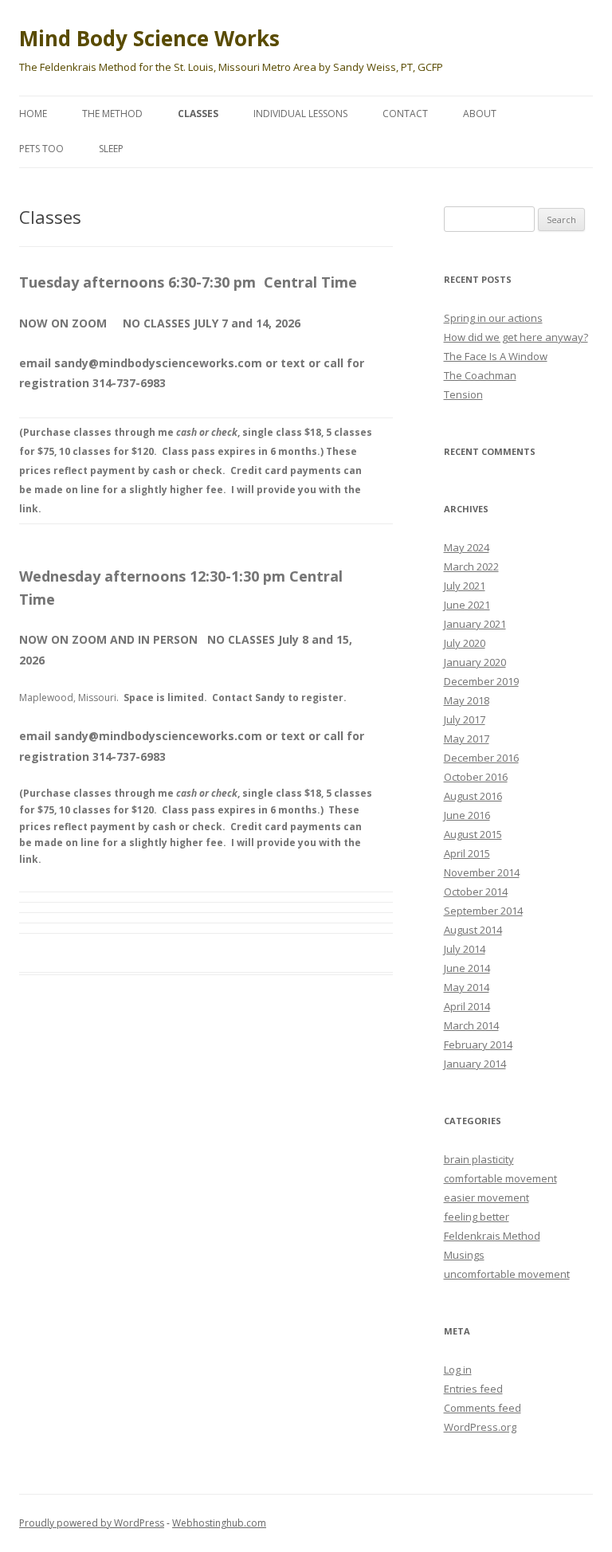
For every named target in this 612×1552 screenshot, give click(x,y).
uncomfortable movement (507, 1274)
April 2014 (467, 1006)
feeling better (476, 1216)
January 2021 (475, 624)
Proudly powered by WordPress (91, 1523)
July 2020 (464, 643)
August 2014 (473, 930)
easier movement (486, 1197)
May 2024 (466, 547)
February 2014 (478, 1044)
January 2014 (475, 1063)
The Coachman (480, 375)
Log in (458, 1369)
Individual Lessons (300, 113)
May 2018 (466, 700)
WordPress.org (480, 1427)
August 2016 (473, 796)
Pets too (41, 148)
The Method (112, 113)
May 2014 (466, 987)
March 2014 (471, 1025)
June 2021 (467, 605)
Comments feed (482, 1408)
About (479, 113)
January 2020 (475, 662)
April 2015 (467, 853)
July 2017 (464, 719)
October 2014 (476, 891)
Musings (464, 1255)
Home (33, 113)
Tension (463, 394)
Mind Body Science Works (149, 38)
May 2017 (466, 738)
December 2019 (481, 681)
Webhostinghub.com (219, 1523)
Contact (405, 113)
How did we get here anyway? (516, 337)
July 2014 (464, 949)
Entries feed (473, 1389)
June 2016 (467, 815)
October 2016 (476, 777)
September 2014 (483, 910)
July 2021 (464, 585)
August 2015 (473, 834)
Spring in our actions (493, 318)
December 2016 (481, 758)
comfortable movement (500, 1178)
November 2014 (482, 872)
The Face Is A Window (495, 356)
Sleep (111, 148)
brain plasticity (479, 1159)
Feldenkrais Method (492, 1236)
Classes (198, 113)
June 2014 (467, 968)
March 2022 (471, 566)
